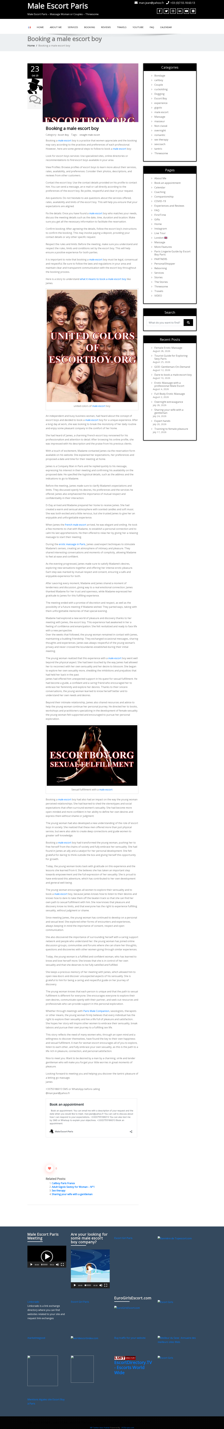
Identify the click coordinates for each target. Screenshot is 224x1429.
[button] (47, 1257)
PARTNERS (160, 259)
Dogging (159, 93)
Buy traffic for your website (130, 1338)
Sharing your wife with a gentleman (72, 1194)
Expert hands (162, 420)
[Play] (31, 1264)
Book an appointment (167, 182)
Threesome (161, 153)
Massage (159, 116)
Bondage (159, 75)
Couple (158, 84)
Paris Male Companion (96, 1011)
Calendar (166, 27)
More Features (163, 246)
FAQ (152, 27)
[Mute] (57, 1264)
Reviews (106, 27)
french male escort (75, 524)
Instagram (160, 228)
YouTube (138, 27)
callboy (158, 80)
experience (160, 103)
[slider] (44, 1264)
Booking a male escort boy (72, 128)
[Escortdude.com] (82, 1369)
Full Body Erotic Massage (169, 393)
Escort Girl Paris (123, 1238)
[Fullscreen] (62, 1264)
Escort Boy (63, 134)
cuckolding (161, 89)
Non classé (160, 125)
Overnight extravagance (168, 401)
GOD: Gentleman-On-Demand (172, 366)
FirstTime (160, 214)
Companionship (164, 196)
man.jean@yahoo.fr (151, 3)
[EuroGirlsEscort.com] (127, 1307)
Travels (121, 27)
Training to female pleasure (171, 428)
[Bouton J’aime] (49, 1168)
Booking (89, 27)
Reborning (160, 268)
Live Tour (160, 233)
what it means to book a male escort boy (103, 279)
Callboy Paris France (63, 1183)
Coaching (159, 192)
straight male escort (90, 134)
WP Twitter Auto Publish (100, 1427)
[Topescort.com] (175, 1238)
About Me (56, 27)
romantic (159, 135)
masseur (159, 121)
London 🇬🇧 (160, 237)
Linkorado (33, 1301)
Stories (158, 277)
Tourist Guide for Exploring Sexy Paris (171, 357)
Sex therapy (58, 1190)
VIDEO (158, 295)
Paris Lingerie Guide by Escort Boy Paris (172, 253)
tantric (158, 148)
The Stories (161, 281)
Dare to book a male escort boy (173, 374)
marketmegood (36, 1338)
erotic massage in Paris (72, 544)
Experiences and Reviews (169, 205)
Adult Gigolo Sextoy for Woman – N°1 (73, 1187)
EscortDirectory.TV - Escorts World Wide (133, 1367)
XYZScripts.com (127, 1427)
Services (73, 27)
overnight (160, 130)
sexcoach (159, 144)
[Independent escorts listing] (125, 1357)
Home (40, 27)
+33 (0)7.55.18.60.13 (182, 3)
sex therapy (161, 139)
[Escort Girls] (165, 1301)
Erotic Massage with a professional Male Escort (169, 384)
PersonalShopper (164, 263)
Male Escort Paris (57, 5)
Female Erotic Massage (168, 347)
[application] (46, 1256)
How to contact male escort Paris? (133, 1422)
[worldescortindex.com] (84, 1338)
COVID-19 (160, 201)
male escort (64, 140)
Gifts (157, 219)
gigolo (158, 107)
